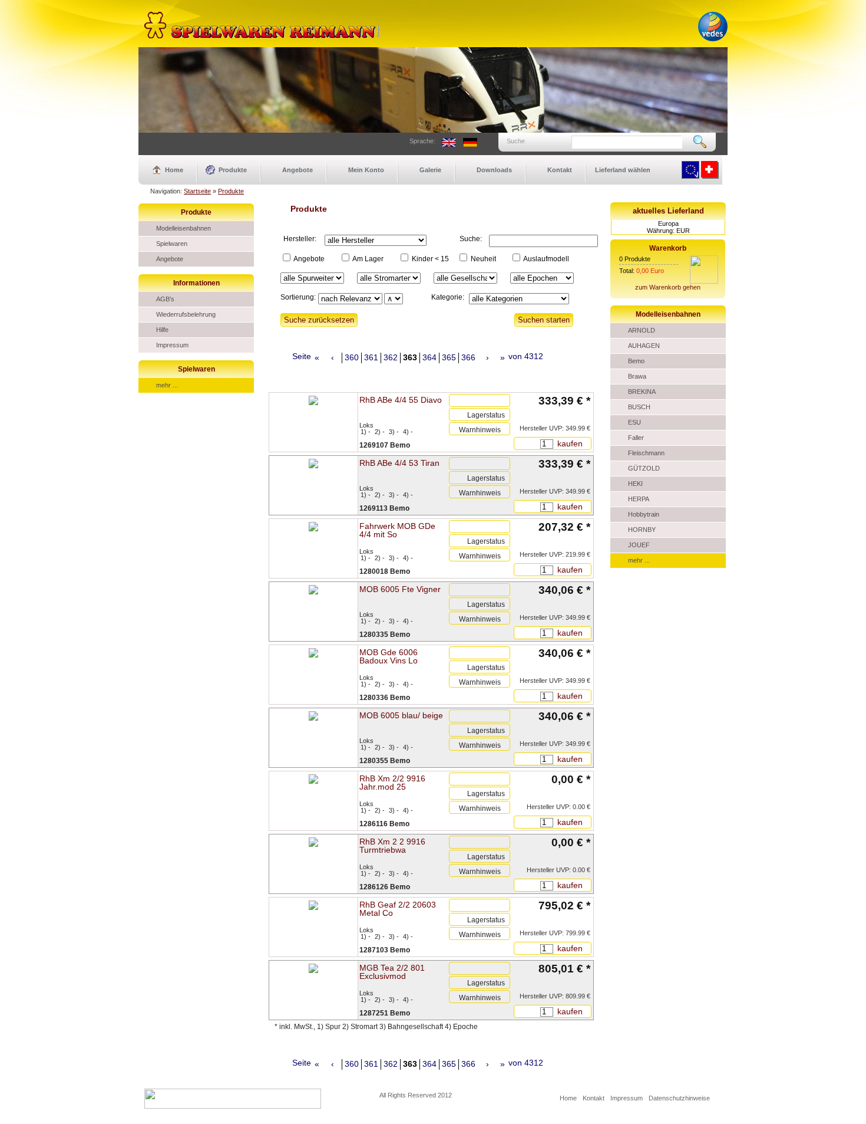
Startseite (197, 191)
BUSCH (639, 406)
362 (391, 357)
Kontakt (559, 169)
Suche (516, 140)
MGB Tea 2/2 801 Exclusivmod (392, 972)
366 (468, 357)
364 (429, 357)
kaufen (569, 443)
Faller (636, 437)
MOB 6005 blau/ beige (401, 715)
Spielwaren (171, 243)
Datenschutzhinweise (679, 1098)
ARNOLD (641, 330)
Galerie (430, 169)
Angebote (297, 169)
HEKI (635, 483)
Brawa (637, 376)
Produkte (233, 169)
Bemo (636, 360)
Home (174, 169)
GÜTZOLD (644, 468)
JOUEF (639, 544)
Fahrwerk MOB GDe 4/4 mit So (397, 530)
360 (352, 357)
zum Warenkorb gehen (667, 287)
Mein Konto (366, 169)
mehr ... (167, 385)
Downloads (494, 169)
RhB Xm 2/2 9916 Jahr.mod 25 (392, 782)
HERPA (638, 498)
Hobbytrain (643, 514)
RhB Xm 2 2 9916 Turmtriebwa (392, 845)
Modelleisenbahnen (183, 228)
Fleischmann (646, 452)
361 (371, 357)
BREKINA (642, 391)
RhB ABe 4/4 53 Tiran (399, 463)
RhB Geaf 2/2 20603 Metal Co (397, 909)
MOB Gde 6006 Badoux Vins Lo (388, 656)
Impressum (172, 345)
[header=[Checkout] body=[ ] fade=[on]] (704, 281)
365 (449, 357)
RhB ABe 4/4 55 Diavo (400, 400)
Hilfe (162, 329)
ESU (634, 422)
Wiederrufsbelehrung (186, 314)
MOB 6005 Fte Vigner (400, 589)
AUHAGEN (644, 345)
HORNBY (642, 529)
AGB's (165, 299)
